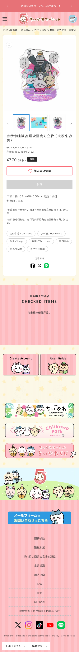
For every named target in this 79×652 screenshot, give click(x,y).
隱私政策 (39, 547)
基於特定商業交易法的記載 (39, 556)
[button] (5, 19)
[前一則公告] (7, 6)
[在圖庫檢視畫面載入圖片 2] (39, 123)
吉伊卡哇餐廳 (37, 248)
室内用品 (64, 241)
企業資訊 (39, 565)
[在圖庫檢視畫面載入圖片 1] (21, 123)
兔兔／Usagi (17, 241)
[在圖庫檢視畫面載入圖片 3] (57, 123)
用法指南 (39, 575)
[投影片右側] (71, 123)
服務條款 (39, 538)
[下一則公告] (72, 6)
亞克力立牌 (16, 248)
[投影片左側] (8, 123)
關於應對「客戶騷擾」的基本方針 (39, 611)
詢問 (39, 593)
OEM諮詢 (39, 602)
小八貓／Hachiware (51, 233)
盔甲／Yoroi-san (41, 241)
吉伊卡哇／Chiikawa (21, 233)
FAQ (39, 584)
